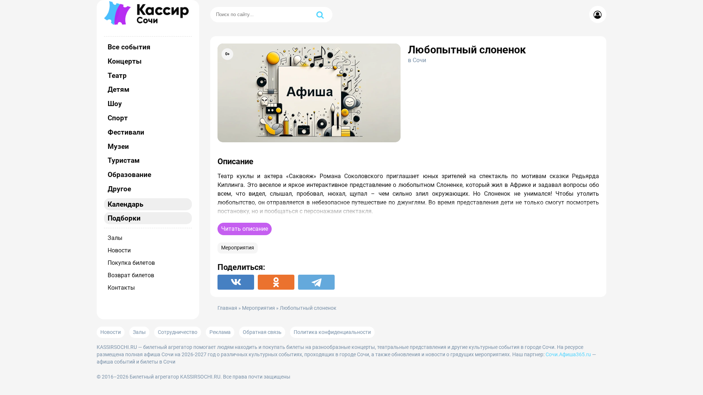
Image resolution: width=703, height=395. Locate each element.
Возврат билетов (131, 275)
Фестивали (126, 132)
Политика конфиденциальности (332, 332)
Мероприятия (237, 248)
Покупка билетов (131, 262)
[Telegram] (316, 282)
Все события (129, 47)
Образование (129, 174)
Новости (119, 250)
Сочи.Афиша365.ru (568, 354)
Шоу (115, 103)
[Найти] (320, 14)
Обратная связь (262, 332)
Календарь (126, 204)
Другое (119, 189)
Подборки (124, 218)
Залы (115, 237)
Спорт (118, 118)
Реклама (220, 332)
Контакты (121, 287)
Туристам (124, 160)
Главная (227, 308)
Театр (117, 75)
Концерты (125, 61)
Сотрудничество (177, 332)
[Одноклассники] (276, 282)
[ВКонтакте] (235, 282)
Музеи (118, 146)
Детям (118, 89)
